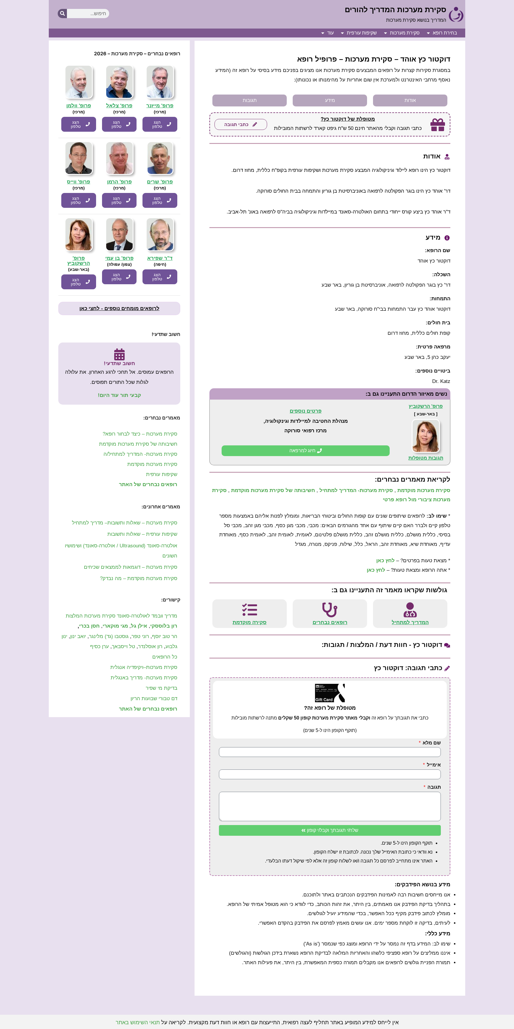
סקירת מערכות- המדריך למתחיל (356, 490)
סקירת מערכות (405, 32)
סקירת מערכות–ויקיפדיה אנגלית (143, 667)
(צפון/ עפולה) (119, 264)
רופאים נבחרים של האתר (148, 484)
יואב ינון (78, 636)
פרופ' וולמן (78, 106)
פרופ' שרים (160, 182)
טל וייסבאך (123, 646)
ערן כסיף (99, 646)
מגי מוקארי (115, 626)
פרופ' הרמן (119, 182)
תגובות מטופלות (425, 458)
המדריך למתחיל (410, 622)
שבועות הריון (144, 698)
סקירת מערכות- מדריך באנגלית (144, 678)
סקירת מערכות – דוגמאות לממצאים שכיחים (130, 567)
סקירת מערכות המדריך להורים (395, 9)
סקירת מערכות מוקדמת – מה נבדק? (138, 578)
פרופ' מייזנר (159, 106)
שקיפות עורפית (362, 32)
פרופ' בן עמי (119, 258)
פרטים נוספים (306, 411)
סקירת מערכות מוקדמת (423, 490)
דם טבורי (168, 698)
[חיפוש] (62, 13)
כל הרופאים (164, 657)
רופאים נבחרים (330, 622)
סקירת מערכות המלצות (90, 616)
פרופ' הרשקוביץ (426, 406)
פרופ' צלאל (119, 106)
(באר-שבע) (78, 269)
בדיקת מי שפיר (161, 688)
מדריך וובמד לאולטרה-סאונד (147, 616)
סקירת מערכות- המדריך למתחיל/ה (140, 454)
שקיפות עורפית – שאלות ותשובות (142, 534)
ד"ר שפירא (160, 258)
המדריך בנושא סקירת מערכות (416, 20)
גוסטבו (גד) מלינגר (108, 636)
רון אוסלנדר (150, 646)
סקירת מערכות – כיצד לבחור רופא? (140, 434)
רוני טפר (140, 636)
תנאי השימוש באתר (138, 1022)
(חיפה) (160, 264)
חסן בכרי (89, 626)
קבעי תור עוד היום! (119, 395)
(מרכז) (160, 111)
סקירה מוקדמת (250, 622)
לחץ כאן (385, 560)
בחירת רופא (445, 32)
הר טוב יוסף (164, 636)
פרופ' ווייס (78, 182)
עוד (330, 32)
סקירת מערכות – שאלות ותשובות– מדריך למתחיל (124, 523)
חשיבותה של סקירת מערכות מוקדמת (273, 490)
